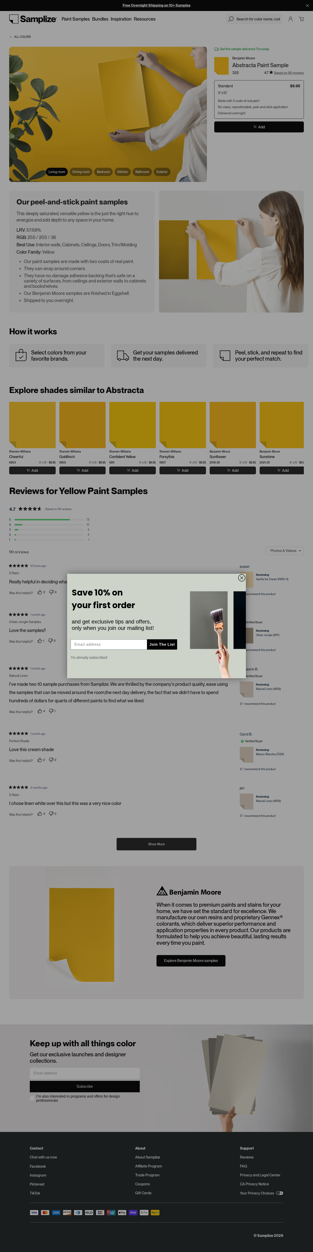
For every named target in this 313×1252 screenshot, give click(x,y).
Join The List (162, 644)
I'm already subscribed (89, 657)
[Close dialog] (241, 577)
